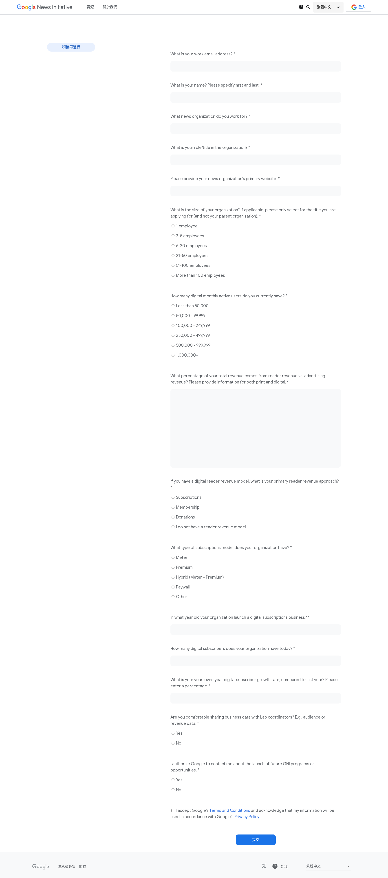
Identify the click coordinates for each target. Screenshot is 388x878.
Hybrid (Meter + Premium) (199, 577)
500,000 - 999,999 (192, 345)
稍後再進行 (71, 47)
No (178, 743)
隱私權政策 (67, 867)
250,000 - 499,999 (192, 335)
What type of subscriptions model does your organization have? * (231, 547)
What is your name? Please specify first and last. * (216, 85)
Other (181, 596)
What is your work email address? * (202, 54)
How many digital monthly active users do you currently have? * (228, 296)
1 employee (186, 226)
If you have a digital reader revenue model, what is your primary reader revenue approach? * (254, 484)
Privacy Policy (246, 816)
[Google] (40, 866)
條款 (82, 867)
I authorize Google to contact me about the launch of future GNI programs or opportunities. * (242, 767)
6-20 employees (191, 245)
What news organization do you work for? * (210, 116)
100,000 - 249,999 (192, 325)
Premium (184, 567)
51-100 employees (192, 265)
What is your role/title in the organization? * (210, 147)
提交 (255, 840)
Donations (185, 517)
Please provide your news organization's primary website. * (225, 178)
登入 (362, 7)
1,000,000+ (186, 355)
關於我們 (110, 7)
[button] (328, 7)
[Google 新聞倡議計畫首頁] (44, 7)
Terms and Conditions (229, 810)
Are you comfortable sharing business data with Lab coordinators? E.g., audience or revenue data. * (247, 720)
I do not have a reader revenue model (210, 527)
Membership (187, 507)
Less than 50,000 (192, 305)
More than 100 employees (200, 275)
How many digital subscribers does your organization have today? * (232, 648)
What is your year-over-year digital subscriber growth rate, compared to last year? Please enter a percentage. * (254, 682)
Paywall (182, 587)
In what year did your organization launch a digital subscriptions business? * (240, 617)
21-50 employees (192, 255)
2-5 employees (189, 235)
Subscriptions (188, 497)
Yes (179, 733)
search (308, 7)
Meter (181, 557)
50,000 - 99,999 (190, 315)
